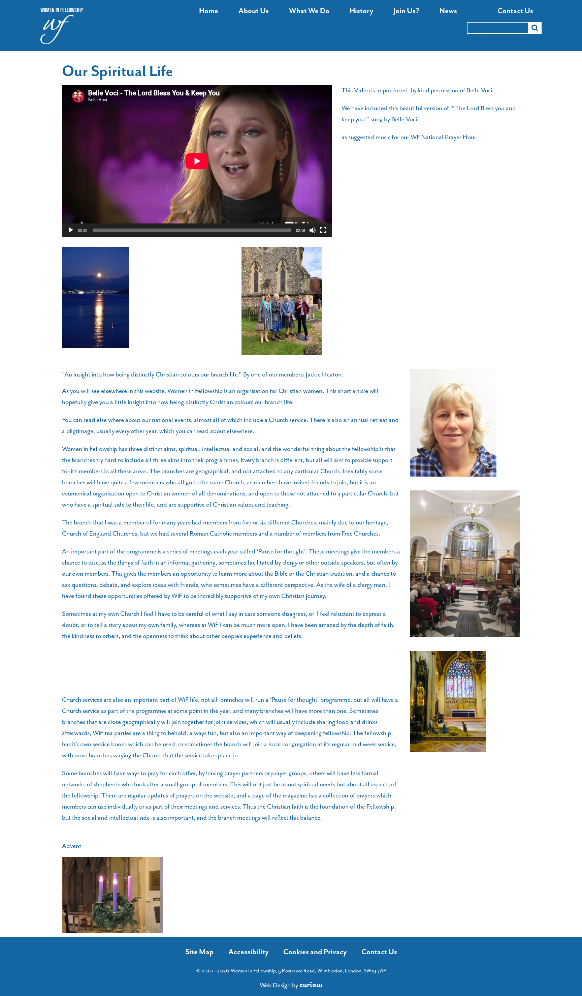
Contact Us (515, 11)
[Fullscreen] (323, 230)
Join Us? (406, 11)
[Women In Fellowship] (57, 31)
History (361, 11)
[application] (197, 161)
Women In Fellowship (61, 10)
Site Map (199, 952)
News (448, 11)
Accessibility (248, 952)
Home (208, 11)
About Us (253, 11)
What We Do (309, 11)
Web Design (275, 985)
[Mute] (312, 230)
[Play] (70, 230)
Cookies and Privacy (315, 952)
